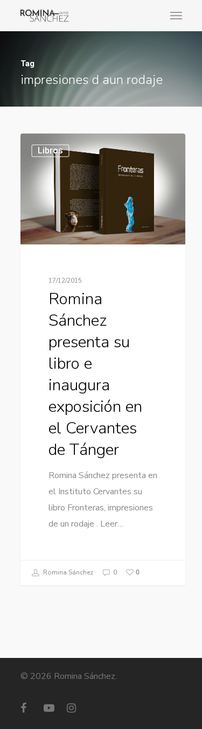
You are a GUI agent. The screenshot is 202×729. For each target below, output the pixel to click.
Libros (50, 150)
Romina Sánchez (67, 572)
